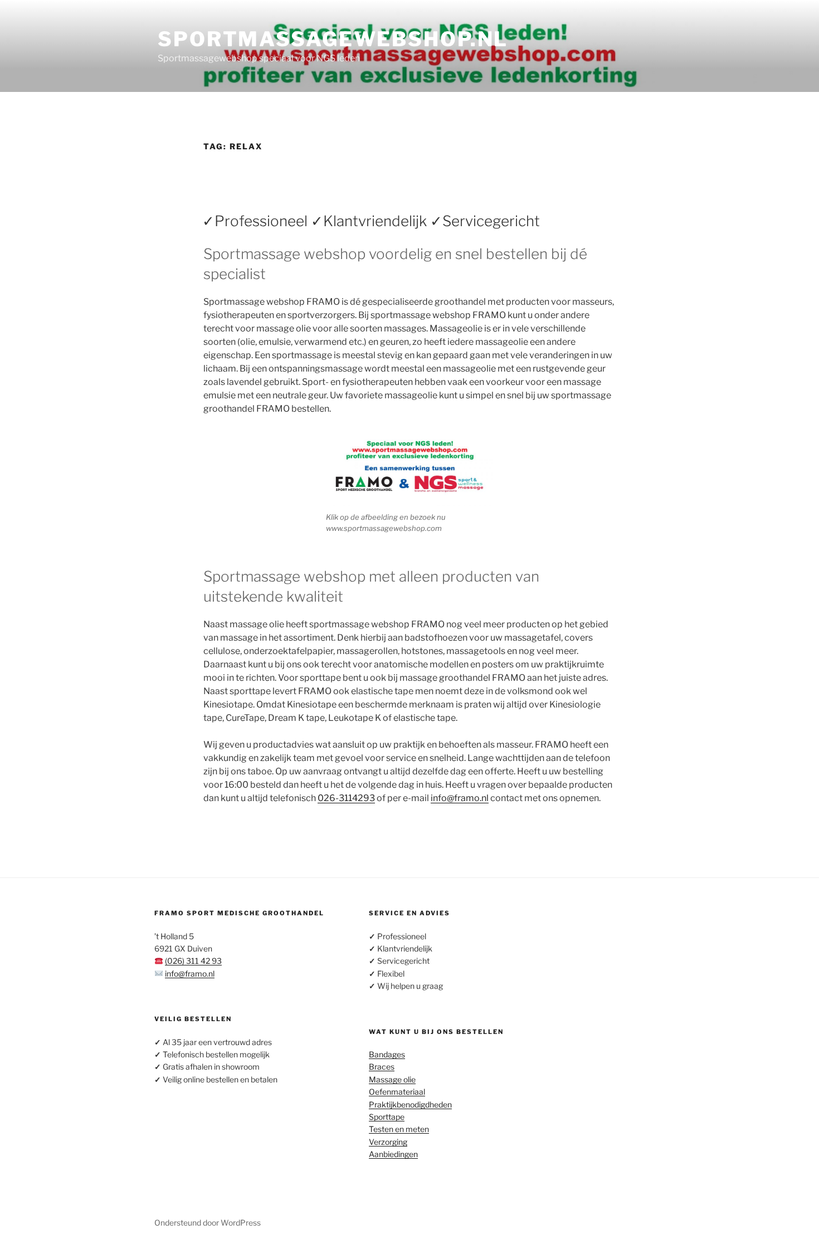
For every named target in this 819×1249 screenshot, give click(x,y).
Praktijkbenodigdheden (410, 1104)
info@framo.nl (460, 798)
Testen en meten (399, 1129)
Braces (381, 1066)
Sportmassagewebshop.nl (333, 39)
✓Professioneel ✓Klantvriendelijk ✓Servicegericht (371, 221)
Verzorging (388, 1141)
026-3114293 (346, 798)
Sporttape (386, 1116)
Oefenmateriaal (397, 1091)
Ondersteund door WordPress (207, 1222)
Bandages (387, 1054)
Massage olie (392, 1079)
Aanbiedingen (393, 1154)
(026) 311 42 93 (193, 960)
